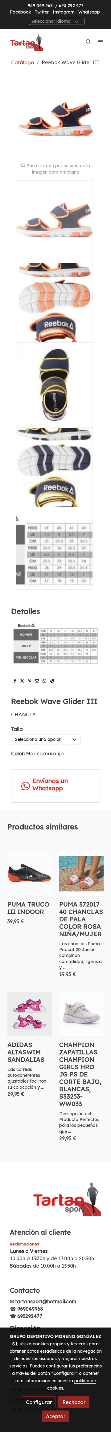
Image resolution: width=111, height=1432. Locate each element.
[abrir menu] (100, 41)
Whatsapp (89, 12)
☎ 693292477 (26, 1316)
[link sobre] (55, 1201)
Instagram (63, 12)
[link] (24, 41)
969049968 (30, 1309)
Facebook (20, 12)
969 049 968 (40, 5)
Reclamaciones (24, 1243)
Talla (17, 729)
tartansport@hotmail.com (45, 1301)
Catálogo (22, 62)
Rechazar (73, 1402)
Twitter (42, 12)
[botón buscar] (88, 41)
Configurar (39, 1402)
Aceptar (55, 1416)
